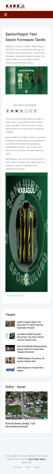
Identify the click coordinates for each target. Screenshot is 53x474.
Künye (27, 467)
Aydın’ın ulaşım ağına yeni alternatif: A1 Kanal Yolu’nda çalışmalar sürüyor (30, 324)
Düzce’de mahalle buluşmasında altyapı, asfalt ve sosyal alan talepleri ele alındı (32, 349)
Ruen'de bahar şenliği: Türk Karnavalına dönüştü (20, 425)
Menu (6, 14)
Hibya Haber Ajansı (37, 459)
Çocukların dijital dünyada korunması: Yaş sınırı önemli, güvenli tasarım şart (30, 337)
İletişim (37, 467)
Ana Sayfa (17, 467)
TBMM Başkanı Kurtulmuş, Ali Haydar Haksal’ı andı (30, 360)
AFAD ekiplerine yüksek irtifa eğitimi (30, 369)
